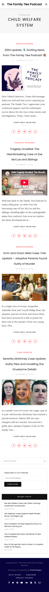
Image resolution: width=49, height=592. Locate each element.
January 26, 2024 (24, 60)
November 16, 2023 (24, 269)
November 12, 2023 (24, 374)
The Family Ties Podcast (24, 4)
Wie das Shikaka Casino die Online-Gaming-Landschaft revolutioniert (22, 504)
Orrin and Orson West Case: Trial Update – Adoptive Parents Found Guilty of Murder (24, 258)
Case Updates (24, 352)
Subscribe (31, 575)
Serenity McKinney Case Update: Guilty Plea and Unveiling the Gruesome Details (24, 364)
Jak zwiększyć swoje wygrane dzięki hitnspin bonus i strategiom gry (22, 514)
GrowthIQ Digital (35, 570)
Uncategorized (24, 44)
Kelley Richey (15, 575)
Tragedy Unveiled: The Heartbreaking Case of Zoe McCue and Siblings (24, 154)
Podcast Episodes (24, 143)
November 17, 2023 (24, 165)
